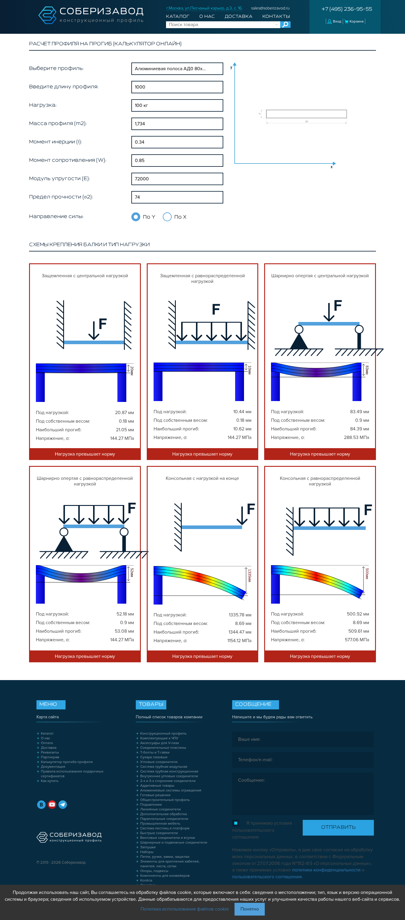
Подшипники (151, 804)
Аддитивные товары (157, 785)
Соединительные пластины (163, 748)
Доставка (239, 17)
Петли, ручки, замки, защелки (164, 857)
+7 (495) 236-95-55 (347, 9)
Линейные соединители (160, 809)
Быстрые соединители (159, 833)
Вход (337, 21)
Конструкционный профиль (163, 733)
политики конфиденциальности (326, 870)
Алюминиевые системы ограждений (170, 790)
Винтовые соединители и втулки (167, 838)
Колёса (146, 880)
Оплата (47, 743)
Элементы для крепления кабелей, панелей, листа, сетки (170, 863)
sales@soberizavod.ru (270, 8)
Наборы (147, 852)
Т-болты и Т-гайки (155, 752)
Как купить (49, 781)
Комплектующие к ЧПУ (159, 738)
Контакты (276, 17)
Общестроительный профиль (165, 800)
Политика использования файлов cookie (185, 909)
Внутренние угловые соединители (169, 776)
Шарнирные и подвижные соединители (173, 842)
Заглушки (148, 847)
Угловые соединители (159, 762)
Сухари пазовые (154, 757)
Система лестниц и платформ (164, 828)
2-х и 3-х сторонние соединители (168, 781)
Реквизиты (50, 752)
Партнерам (50, 757)
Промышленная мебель (160, 823)
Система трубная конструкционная (169, 771)
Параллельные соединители (164, 819)
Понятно (249, 909)
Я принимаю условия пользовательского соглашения (262, 830)
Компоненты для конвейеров (165, 875)
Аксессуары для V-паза (159, 743)
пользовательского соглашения (267, 877)
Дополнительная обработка (163, 814)
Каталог (177, 17)
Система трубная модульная (163, 766)
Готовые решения (155, 795)
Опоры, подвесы (154, 871)
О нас (207, 17)
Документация (53, 766)
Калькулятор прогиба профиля (67, 762)
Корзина (356, 21)
